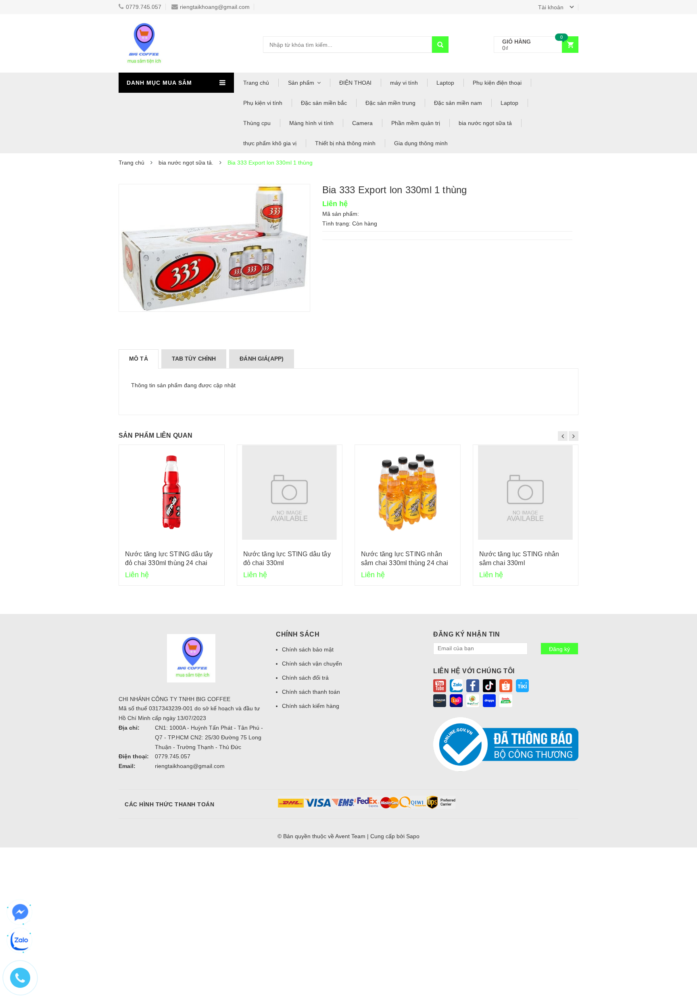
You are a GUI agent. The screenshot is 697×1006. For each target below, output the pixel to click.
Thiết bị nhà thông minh (345, 143)
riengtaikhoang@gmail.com (215, 7)
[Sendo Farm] (505, 700)
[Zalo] (456, 685)
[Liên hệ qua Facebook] (20, 912)
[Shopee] (505, 685)
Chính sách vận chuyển (312, 663)
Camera (362, 123)
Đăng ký (559, 649)
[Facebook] (472, 685)
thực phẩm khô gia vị (269, 143)
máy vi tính (404, 82)
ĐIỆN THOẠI (355, 82)
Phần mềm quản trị (415, 123)
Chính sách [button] (297, 634)
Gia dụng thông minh (421, 143)
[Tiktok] (489, 685)
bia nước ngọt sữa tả (485, 123)
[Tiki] (522, 685)
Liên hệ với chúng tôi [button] (474, 671)
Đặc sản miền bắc (324, 103)
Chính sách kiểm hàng (310, 706)
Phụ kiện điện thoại (497, 82)
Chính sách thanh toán (311, 692)
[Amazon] (439, 700)
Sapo (412, 836)
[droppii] (489, 700)
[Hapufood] (472, 700)
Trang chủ (256, 82)
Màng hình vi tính (311, 123)
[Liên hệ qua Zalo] (20, 941)
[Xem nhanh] (172, 492)
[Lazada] (456, 700)
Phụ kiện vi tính (262, 103)
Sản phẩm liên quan (156, 435)
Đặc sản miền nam (458, 103)
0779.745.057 (143, 7)
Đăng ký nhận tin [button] (466, 634)
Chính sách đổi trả (305, 677)
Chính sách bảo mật (308, 649)
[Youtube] (439, 685)
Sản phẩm (301, 82)
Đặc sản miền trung (390, 103)
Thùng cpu (257, 123)
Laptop (445, 82)
